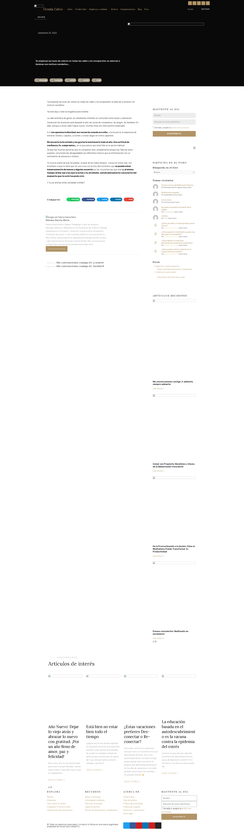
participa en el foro (170, 162)
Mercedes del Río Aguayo (173, 187)
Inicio (69, 9)
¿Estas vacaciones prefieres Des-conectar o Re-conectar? (139, 734)
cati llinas (167, 202)
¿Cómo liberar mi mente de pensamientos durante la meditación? (177, 242)
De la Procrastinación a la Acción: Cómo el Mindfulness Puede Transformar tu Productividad (174, 549)
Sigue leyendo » (56, 780)
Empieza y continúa (98, 9)
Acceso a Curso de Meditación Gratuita (177, 185)
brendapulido (169, 212)
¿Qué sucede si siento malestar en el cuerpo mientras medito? (176, 250)
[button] (41, 80)
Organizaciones (127, 9)
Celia (166, 218)
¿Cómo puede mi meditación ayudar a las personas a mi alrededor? (178, 233)
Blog (140, 9)
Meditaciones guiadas (170, 193)
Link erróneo (166, 200)
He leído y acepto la (172, 128)
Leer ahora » (158, 388)
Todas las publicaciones (56, 249)
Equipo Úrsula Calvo (171, 228)
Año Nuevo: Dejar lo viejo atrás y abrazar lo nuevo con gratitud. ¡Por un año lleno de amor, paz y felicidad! (63, 741)
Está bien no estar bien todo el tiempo (102, 731)
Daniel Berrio (168, 195)
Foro (146, 9)
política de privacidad (180, 128)
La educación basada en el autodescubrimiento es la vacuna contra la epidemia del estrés (178, 734)
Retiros (114, 9)
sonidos (164, 216)
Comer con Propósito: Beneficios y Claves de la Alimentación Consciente (174, 465)
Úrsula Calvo (53, 9)
